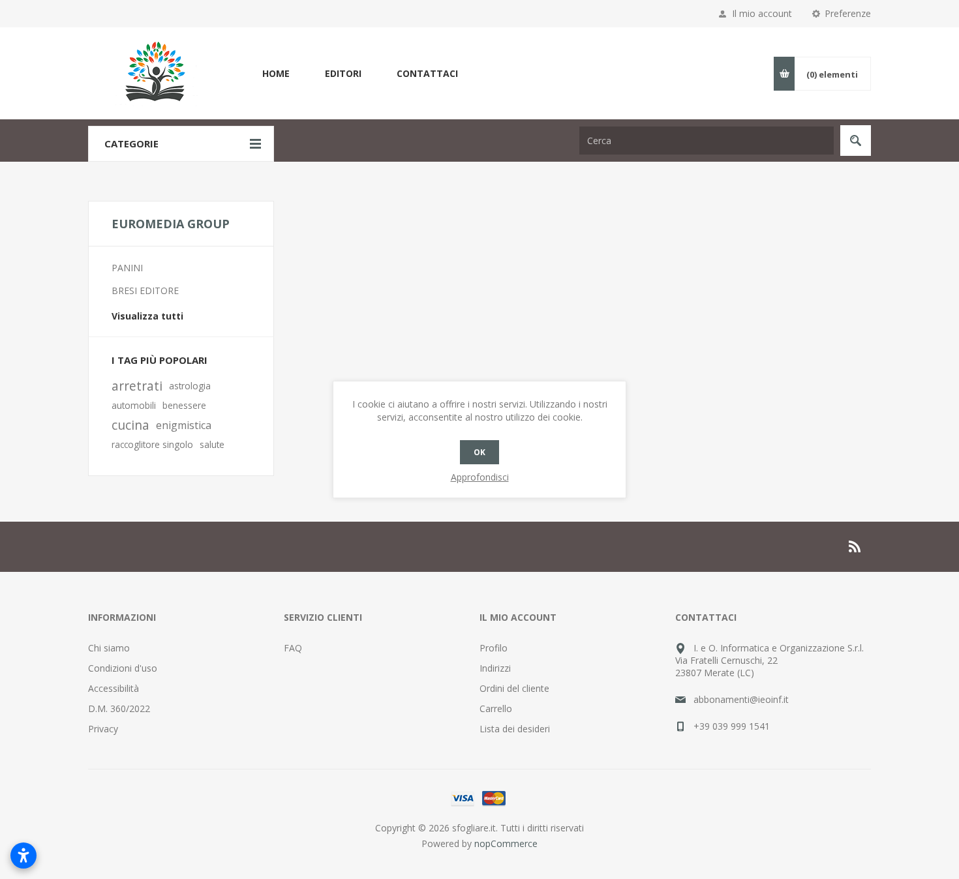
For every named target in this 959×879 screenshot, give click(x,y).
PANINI (127, 267)
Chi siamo (109, 648)
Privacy (103, 729)
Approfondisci (480, 477)
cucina (130, 425)
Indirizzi (495, 668)
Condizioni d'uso (122, 668)
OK (479, 452)
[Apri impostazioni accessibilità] (23, 855)
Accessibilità (113, 688)
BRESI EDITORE (145, 290)
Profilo (494, 648)
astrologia (190, 386)
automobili (134, 405)
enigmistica (183, 425)
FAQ (293, 648)
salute (212, 444)
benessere (184, 405)
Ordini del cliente (514, 688)
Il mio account (762, 13)
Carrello (496, 708)
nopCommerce (506, 843)
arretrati (137, 386)
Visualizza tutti (147, 316)
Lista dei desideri (515, 729)
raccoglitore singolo (152, 444)
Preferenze (848, 13)
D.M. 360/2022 (119, 708)
